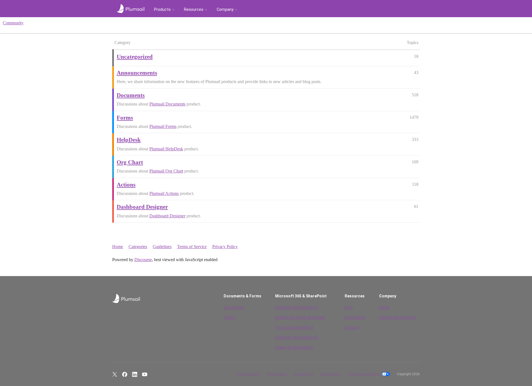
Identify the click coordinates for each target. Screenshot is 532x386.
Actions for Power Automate (300, 317)
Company (225, 9)
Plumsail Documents (167, 104)
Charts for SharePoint (294, 347)
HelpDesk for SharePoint (296, 307)
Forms (230, 317)
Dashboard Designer (167, 215)
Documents (234, 307)
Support (352, 327)
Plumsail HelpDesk (166, 148)
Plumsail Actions (164, 193)
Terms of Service (192, 246)
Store (410, 9)
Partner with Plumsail (397, 317)
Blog (349, 307)
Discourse (143, 259)
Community (13, 22)
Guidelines (162, 246)
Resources (193, 9)
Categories (138, 246)
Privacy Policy (225, 246)
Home (117, 246)
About (384, 307)
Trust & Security (247, 374)
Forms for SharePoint (294, 327)
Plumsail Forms (163, 126)
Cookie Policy (304, 374)
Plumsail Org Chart (166, 171)
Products (162, 9)
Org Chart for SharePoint (296, 337)
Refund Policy (331, 374)
